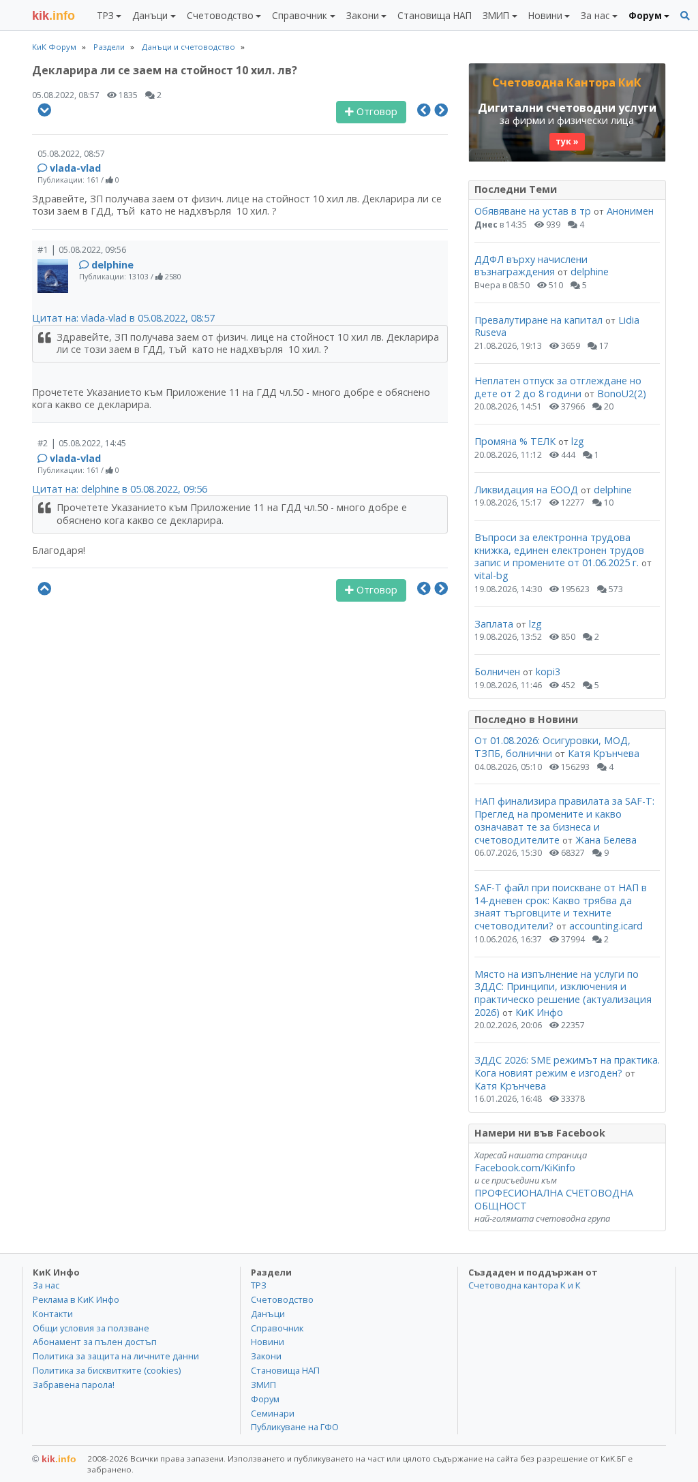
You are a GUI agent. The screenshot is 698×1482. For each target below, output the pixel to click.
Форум (265, 1399)
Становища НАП (434, 15)
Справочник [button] (299, 15)
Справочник (277, 1328)
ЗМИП (263, 1384)
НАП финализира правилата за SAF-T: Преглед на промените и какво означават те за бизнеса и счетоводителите (564, 820)
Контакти (53, 1314)
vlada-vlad (75, 167)
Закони (266, 1356)
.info (53, 15)
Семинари (272, 1413)
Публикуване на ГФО (295, 1427)
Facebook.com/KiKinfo (524, 1167)
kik (54, 1458)
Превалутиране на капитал (538, 319)
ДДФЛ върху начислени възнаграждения (531, 266)
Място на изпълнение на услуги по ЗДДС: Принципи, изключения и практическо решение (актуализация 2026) (563, 993)
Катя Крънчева (603, 753)
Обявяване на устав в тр (534, 210)
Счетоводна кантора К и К (524, 1285)
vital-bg (491, 575)
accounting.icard (606, 925)
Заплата (493, 623)
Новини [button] (545, 15)
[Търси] (685, 16)
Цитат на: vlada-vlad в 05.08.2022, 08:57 (123, 317)
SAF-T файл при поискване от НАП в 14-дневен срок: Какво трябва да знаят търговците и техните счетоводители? (560, 906)
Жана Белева (606, 839)
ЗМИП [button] (496, 15)
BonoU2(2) (621, 393)
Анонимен (630, 210)
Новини (267, 1342)
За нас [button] (595, 15)
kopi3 (548, 671)
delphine (112, 264)
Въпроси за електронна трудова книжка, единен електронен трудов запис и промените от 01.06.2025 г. (559, 550)
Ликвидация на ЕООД (526, 489)
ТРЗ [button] (105, 15)
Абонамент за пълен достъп (95, 1342)
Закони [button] (362, 15)
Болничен (497, 671)
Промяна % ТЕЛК (515, 441)
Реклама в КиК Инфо (76, 1299)
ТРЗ (259, 1285)
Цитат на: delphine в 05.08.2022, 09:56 (119, 488)
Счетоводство (282, 1299)
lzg (577, 441)
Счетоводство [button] (220, 15)
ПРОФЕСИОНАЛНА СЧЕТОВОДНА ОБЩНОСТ (553, 1199)
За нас (46, 1285)
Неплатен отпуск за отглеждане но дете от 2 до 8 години (557, 387)
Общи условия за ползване (91, 1328)
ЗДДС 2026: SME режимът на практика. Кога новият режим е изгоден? (567, 1066)
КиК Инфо (539, 1012)
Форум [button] (645, 15)
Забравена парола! (74, 1384)
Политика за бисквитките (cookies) (107, 1370)
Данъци (268, 1314)
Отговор (375, 111)
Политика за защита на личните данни (116, 1356)
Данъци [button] (150, 15)
